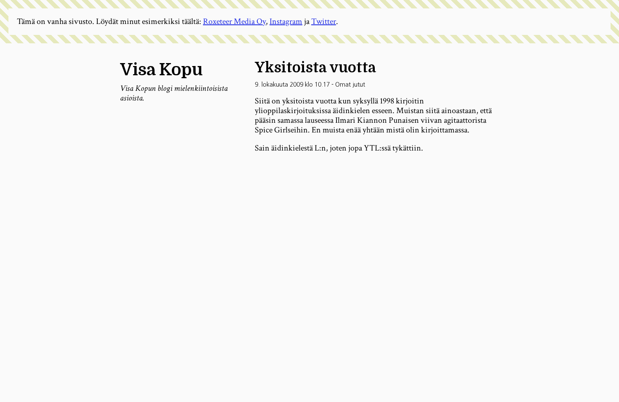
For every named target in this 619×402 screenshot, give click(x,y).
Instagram (285, 21)
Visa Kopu (161, 69)
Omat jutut (350, 84)
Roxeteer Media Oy (234, 21)
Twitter (323, 21)
